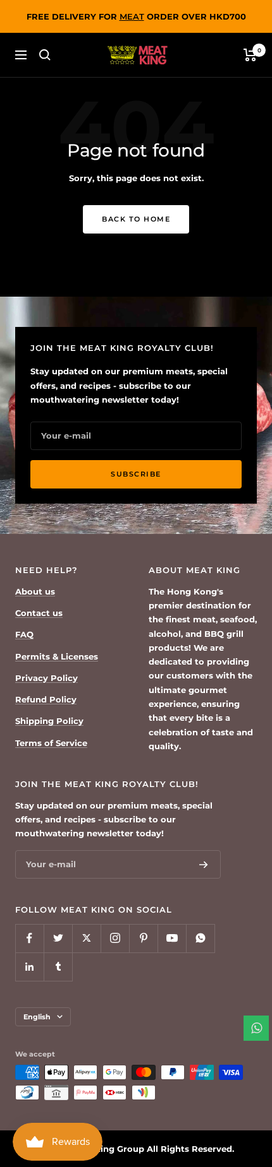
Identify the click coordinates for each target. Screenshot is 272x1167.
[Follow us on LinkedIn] (29, 966)
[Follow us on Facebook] (29, 938)
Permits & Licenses (56, 656)
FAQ (24, 634)
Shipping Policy (49, 721)
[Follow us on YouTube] (172, 938)
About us (35, 591)
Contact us (39, 613)
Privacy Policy (46, 678)
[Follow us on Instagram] (115, 938)
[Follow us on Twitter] (58, 938)
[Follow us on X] (86, 938)
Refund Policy (46, 699)
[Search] (45, 55)
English (37, 1016)
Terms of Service (51, 743)
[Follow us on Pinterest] (143, 938)
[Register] (203, 864)
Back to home (136, 219)
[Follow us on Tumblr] (58, 966)
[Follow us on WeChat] (200, 938)
